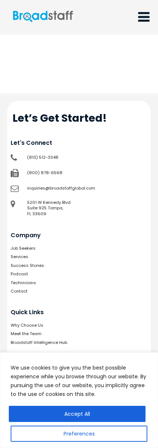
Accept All (77, 414)
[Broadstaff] (43, 30)
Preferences (79, 433)
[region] (79, 400)
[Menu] (144, 17)
